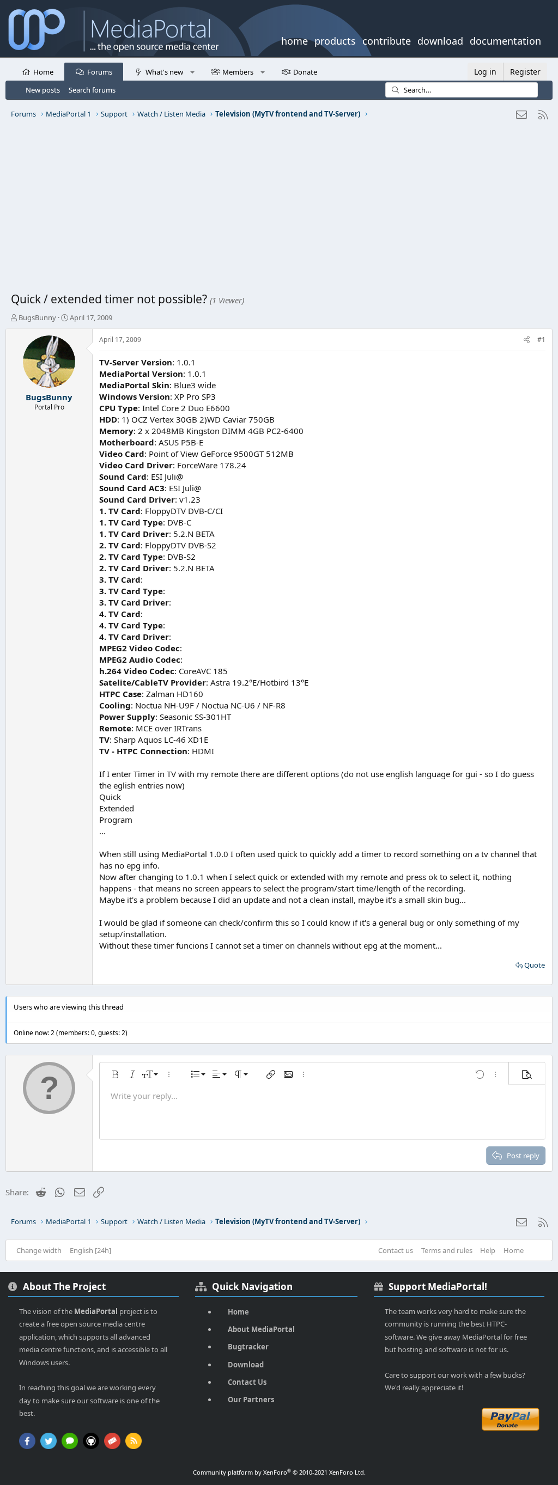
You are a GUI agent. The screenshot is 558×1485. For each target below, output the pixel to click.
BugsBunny (37, 317)
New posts (43, 90)
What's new (164, 72)
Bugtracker (248, 1347)
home (294, 39)
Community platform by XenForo (279, 1472)
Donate (305, 72)
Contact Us (247, 1382)
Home (43, 72)
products (335, 39)
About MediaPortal (261, 1329)
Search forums (92, 90)
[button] (192, 71)
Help (487, 1250)
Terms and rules (446, 1250)
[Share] (526, 340)
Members (237, 72)
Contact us (395, 1250)
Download (246, 1365)
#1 (541, 339)
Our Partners (251, 1399)
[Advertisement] (279, 209)
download (440, 39)
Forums (99, 72)
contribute (386, 39)
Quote (534, 965)
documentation (505, 39)
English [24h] (90, 1250)
